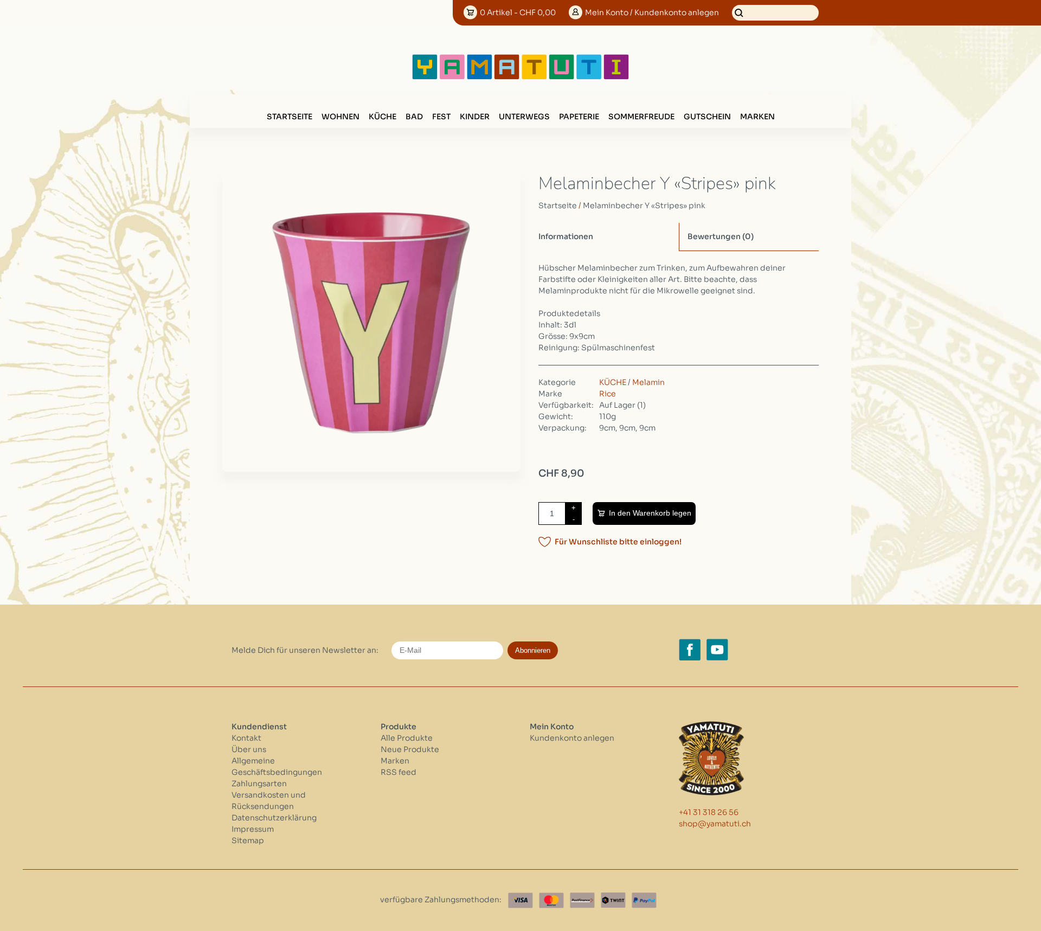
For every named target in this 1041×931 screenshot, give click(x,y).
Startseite (289, 116)
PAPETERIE (579, 116)
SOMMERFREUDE (641, 116)
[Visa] (520, 900)
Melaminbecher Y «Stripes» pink (644, 205)
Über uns (249, 749)
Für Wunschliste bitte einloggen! (618, 542)
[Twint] (613, 900)
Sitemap (248, 840)
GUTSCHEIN (707, 116)
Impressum (253, 829)
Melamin (648, 382)
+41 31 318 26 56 (708, 812)
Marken (757, 116)
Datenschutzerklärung (274, 818)
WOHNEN (340, 116)
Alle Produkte (407, 738)
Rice (607, 394)
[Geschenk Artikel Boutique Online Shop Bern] (520, 77)
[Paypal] (644, 900)
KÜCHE (382, 116)
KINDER (475, 116)
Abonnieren (532, 650)
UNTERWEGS (524, 116)
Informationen (565, 236)
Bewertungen (720, 236)
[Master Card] (551, 900)
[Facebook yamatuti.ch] (690, 649)
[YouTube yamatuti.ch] (717, 649)
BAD (414, 116)
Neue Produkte (410, 749)
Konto (652, 12)
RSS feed (398, 772)
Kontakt (246, 738)
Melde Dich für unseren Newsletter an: (305, 650)
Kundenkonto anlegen (572, 738)
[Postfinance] (582, 900)
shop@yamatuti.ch (715, 824)
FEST (441, 116)
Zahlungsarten (259, 783)
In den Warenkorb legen (650, 513)
